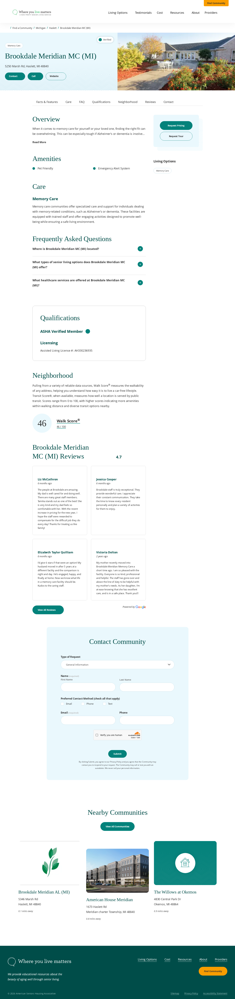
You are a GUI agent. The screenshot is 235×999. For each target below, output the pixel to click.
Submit (117, 753)
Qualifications (101, 102)
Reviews (150, 102)
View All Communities (117, 826)
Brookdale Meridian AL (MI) (44, 892)
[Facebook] (208, 983)
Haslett (53, 27)
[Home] (8, 28)
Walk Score (68, 420)
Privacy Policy (191, 993)
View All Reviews (47, 609)
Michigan (41, 27)
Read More (39, 142)
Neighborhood (127, 102)
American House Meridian (109, 899)
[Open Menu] (7, 12)
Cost (167, 959)
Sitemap (175, 993)
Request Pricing (176, 125)
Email (69, 703)
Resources (185, 959)
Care (68, 102)
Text (110, 703)
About (203, 959)
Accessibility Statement (215, 993)
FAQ (81, 102)
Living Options (147, 959)
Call (33, 76)
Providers (221, 959)
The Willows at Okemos (175, 892)
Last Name (125, 679)
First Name (67, 679)
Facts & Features (47, 102)
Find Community (216, 3)
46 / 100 (61, 426)
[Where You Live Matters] (31, 13)
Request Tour (176, 136)
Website (54, 76)
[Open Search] (227, 12)
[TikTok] (223, 983)
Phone (89, 703)
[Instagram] (216, 983)
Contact (13, 76)
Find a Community (22, 27)
